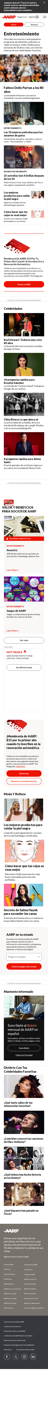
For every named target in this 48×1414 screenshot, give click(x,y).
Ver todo (24, 640)
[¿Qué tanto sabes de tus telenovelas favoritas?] (24, 1086)
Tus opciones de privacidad (25, 1350)
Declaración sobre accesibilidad (14, 1331)
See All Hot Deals (24, 667)
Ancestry (12, 550)
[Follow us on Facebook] (7, 1357)
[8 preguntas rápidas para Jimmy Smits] (24, 443)
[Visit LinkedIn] (33, 1357)
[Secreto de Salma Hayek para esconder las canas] (23, 895)
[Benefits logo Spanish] (9, 505)
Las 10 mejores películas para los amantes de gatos (23, 134)
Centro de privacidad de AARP (14, 1322)
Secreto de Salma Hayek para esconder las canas (21, 911)
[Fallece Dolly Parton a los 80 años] (24, 68)
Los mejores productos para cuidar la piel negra (17, 195)
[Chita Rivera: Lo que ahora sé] (24, 404)
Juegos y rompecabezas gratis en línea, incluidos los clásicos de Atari (23, 615)
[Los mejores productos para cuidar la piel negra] (37, 198)
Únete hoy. (20, 766)
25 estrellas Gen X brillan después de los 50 (24, 177)
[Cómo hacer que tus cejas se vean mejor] (37, 216)
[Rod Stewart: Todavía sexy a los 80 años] (24, 324)
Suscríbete (24, 1048)
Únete (13, 25)
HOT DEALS (14, 652)
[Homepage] (9, 17)
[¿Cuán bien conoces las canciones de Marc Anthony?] (24, 1122)
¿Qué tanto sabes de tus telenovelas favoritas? (18, 1104)
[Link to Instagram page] (24, 1357)
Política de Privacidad (24, 1055)
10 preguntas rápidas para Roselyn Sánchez (19, 381)
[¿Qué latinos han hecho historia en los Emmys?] (24, 1158)
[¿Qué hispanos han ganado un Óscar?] (24, 1194)
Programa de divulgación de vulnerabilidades (19, 1345)
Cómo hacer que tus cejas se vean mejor (16, 213)
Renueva (34, 25)
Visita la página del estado (24, 966)
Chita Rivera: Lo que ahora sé (21, 419)
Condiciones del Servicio (12, 1326)
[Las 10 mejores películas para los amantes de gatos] (24, 113)
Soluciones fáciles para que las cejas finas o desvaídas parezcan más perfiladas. (22, 877)
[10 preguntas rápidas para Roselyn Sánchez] (24, 364)
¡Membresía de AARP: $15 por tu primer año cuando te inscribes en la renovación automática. (23, 742)
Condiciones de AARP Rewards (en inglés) (18, 1336)
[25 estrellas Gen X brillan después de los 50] (24, 157)
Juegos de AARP (16, 610)
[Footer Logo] (24, 1231)
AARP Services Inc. (30, 1279)
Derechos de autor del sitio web (14, 1340)
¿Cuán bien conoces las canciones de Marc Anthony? (23, 1140)
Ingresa (32, 17)
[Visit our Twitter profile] (16, 1357)
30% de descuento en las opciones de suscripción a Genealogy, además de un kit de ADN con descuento (23, 555)
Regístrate (22, 17)
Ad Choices (8, 1350)
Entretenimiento (15, 546)
